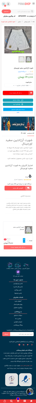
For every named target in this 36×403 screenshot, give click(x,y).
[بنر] (18, 123)
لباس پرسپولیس (18, 283)
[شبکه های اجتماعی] (32, 345)
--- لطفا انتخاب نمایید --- (22, 85)
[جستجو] (11, 401)
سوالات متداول (16, 100)
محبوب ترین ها (18, 280)
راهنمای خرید (16, 104)
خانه (34, 22)
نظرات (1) (23, 133)
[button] (6, 41)
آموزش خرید (18, 301)
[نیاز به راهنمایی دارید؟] (29, 391)
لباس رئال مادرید (18, 287)
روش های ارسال (18, 304)
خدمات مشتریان (18, 297)
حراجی (19, 22)
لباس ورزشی (27, 22)
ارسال (6, 334)
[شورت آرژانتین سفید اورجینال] (18, 39)
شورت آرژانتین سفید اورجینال (8, 22)
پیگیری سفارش (18, 307)
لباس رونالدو (18, 290)
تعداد (30, 240)
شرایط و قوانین (18, 322)
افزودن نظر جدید (18, 188)
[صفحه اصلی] (31, 401)
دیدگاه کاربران (22, 71)
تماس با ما (18, 318)
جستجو (6, 11)
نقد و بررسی (30, 133)
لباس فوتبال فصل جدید (26, 365)
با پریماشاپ (18, 312)
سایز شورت (29, 82)
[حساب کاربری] (4, 401)
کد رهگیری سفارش (9, 16)
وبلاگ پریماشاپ (18, 325)
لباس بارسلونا (18, 293)
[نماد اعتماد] (25, 379)
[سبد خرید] (18, 401)
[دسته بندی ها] (24, 401)
